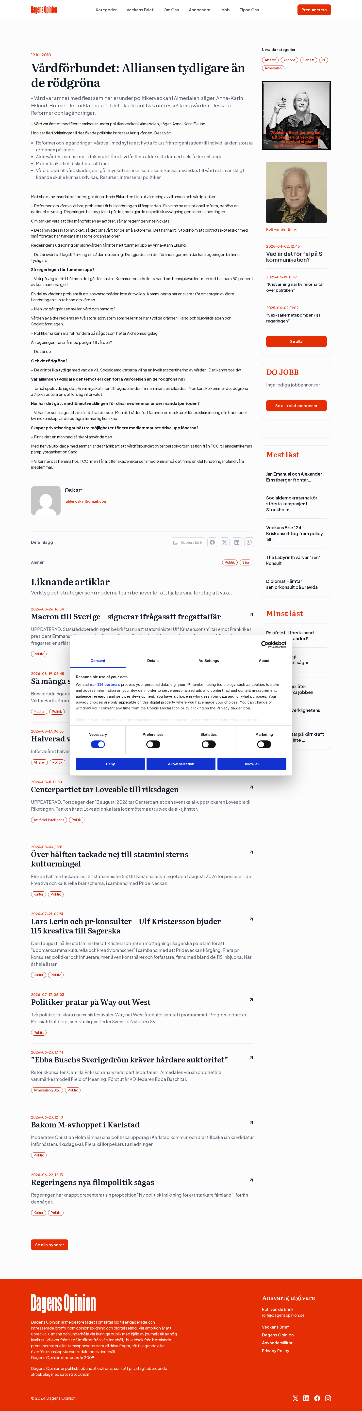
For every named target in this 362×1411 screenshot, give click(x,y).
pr (323, 60)
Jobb (225, 9)
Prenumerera (314, 9)
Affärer (39, 762)
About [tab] (264, 660)
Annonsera (199, 9)
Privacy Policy (275, 1350)
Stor (245, 562)
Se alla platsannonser (296, 405)
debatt (308, 60)
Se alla (296, 341)
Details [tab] (153, 660)
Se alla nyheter (49, 1244)
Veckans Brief (140, 9)
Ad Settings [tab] (208, 660)
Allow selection (181, 764)
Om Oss (171, 9)
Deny (110, 764)
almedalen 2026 (47, 1090)
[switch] (153, 744)
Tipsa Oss (249, 9)
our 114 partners (105, 684)
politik (230, 562)
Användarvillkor (277, 1342)
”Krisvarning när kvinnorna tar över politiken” (295, 287)
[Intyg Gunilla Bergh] (296, 115)
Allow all (252, 764)
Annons (289, 60)
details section (243, 720)
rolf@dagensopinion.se (283, 1315)
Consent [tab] (98, 660)
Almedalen (273, 68)
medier (39, 711)
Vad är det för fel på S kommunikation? (294, 256)
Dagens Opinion (278, 1334)
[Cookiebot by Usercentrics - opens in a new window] (264, 644)
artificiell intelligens (49, 820)
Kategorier (106, 9)
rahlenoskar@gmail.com (86, 501)
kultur (38, 894)
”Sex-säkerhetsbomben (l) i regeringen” (293, 317)
